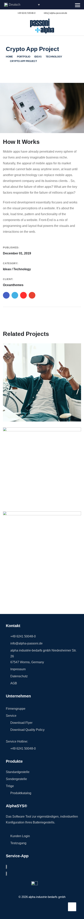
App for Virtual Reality (29, 407)
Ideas (38, 56)
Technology (54, 56)
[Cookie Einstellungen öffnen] (7, 914)
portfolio (23, 56)
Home (9, 56)
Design (13, 413)
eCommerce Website (28, 491)
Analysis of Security (27, 576)
